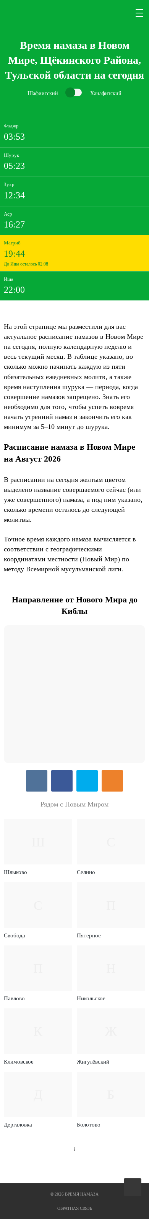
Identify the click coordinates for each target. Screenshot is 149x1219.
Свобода (14, 935)
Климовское (19, 1062)
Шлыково (15, 872)
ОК (112, 781)
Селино (86, 872)
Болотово (88, 1125)
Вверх (133, 1187)
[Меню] (140, 13)
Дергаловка (18, 1125)
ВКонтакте (36, 781)
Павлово (14, 998)
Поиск (121, 13)
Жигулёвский (93, 1062)
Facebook (62, 781)
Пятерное (89, 935)
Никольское (91, 998)
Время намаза (36, 13)
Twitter (87, 781)
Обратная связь (74, 1208)
